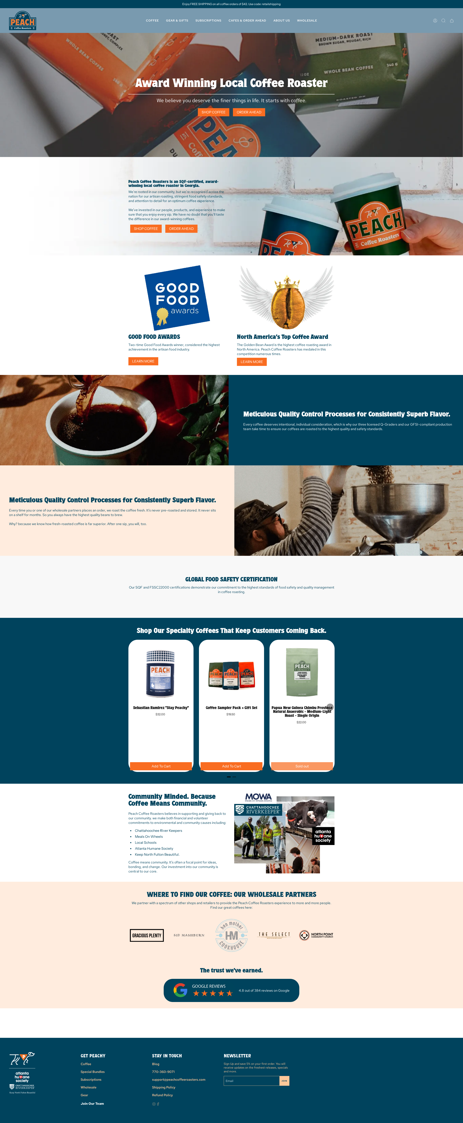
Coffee (86, 1064)
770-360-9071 (163, 1072)
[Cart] (452, 20)
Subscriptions (91, 1079)
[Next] (330, 707)
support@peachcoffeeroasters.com (178, 1079)
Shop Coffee (214, 112)
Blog (155, 1064)
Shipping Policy (163, 1087)
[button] (282, 20)
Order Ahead (249, 112)
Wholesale (88, 1087)
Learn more (143, 361)
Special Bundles (93, 1072)
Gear (84, 1095)
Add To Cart (161, 766)
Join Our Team (92, 1103)
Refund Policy (162, 1095)
